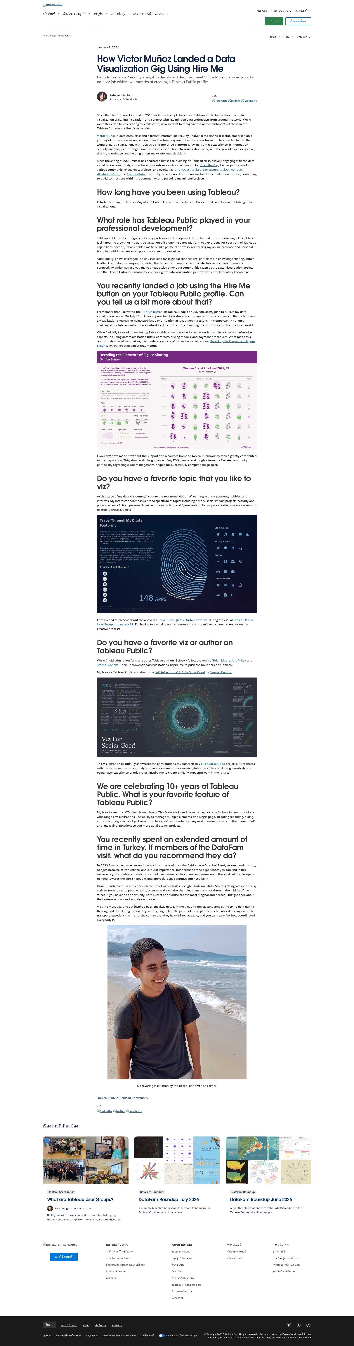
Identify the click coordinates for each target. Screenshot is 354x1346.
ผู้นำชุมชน (178, 1264)
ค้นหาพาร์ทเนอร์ (236, 1251)
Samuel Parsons (221, 672)
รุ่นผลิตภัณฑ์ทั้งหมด (284, 1271)
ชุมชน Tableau (182, 1245)
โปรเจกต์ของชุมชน (183, 1278)
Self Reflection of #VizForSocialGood (180, 672)
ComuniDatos (136, 174)
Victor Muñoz (106, 136)
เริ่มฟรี (274, 21)
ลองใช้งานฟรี (64, 1257)
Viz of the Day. (209, 165)
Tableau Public (64, 35)
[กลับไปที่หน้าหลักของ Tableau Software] (58, 4)
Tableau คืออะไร (117, 1245)
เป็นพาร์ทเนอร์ (235, 1258)
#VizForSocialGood (205, 170)
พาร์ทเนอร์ (234, 1245)
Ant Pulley (239, 660)
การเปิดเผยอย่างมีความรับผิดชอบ (119, 1335)
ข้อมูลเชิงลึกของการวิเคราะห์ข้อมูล (125, 1264)
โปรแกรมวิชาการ (182, 1291)
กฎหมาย (47, 1335)
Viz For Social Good (212, 764)
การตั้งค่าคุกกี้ (147, 1335)
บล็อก (86, 1325)
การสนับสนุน (281, 1245)
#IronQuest (182, 170)
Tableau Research (116, 1271)
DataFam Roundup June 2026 (261, 1199)
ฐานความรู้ (279, 1251)
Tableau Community (134, 1098)
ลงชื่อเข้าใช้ (302, 11)
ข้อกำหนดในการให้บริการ (68, 1335)
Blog (52, 35)
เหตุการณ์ (177, 1298)
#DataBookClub (108, 174)
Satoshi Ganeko (108, 665)
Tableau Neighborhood (186, 1284)
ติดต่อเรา (261, 11)
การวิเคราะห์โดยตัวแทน (119, 1251)
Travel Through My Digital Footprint (182, 620)
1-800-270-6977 (281, 11)
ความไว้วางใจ (69, 1325)
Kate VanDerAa (120, 95)
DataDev (177, 1271)
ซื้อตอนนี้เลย (298, 21)
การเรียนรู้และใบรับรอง (286, 1258)
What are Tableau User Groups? (80, 1199)
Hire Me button (152, 312)
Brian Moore (221, 660)
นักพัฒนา (100, 1325)
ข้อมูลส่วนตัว (92, 1335)
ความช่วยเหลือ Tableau (286, 1264)
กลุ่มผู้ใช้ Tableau (182, 1258)
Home (45, 35)
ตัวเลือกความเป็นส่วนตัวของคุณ (181, 1335)
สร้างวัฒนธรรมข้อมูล (118, 1258)
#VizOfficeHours (231, 170)
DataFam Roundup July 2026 (169, 1199)
